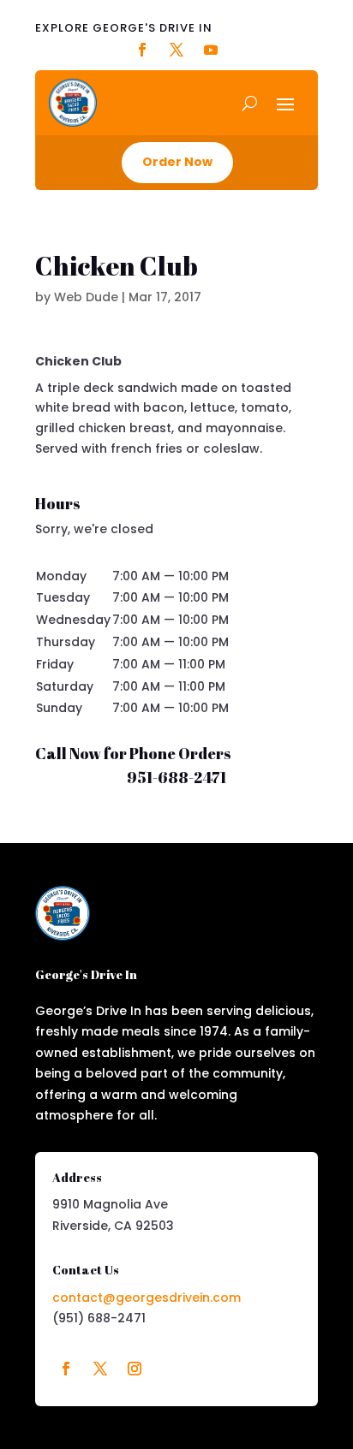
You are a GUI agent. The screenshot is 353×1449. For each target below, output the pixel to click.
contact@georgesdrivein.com (146, 1297)
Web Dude (86, 297)
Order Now (177, 161)
